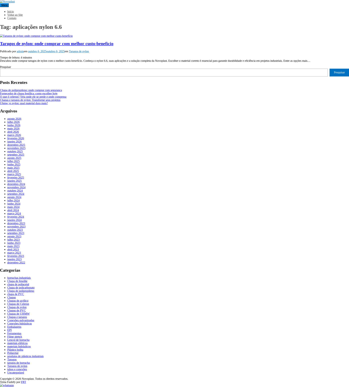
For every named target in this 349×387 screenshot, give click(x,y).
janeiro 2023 (14, 259)
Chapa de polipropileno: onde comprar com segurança (31, 90)
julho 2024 (13, 200)
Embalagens (14, 326)
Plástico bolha (15, 349)
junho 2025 (13, 164)
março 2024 (14, 213)
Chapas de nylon (17, 307)
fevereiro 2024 (15, 216)
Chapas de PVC (16, 310)
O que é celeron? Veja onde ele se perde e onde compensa (33, 96)
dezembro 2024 (16, 184)
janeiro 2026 (14, 141)
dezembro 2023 (16, 223)
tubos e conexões (17, 369)
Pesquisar (5, 66)
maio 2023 (13, 246)
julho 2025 (13, 161)
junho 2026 (13, 125)
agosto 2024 (14, 197)
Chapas (11, 297)
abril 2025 (13, 171)
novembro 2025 (16, 148)
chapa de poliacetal (18, 284)
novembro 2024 (16, 187)
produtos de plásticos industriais (25, 356)
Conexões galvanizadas (20, 320)
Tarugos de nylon (79, 51)
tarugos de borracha (18, 362)
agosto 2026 (14, 118)
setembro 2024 (15, 193)
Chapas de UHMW (18, 313)
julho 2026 (13, 121)
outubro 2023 (15, 229)
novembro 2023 (16, 226)
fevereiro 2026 (15, 138)
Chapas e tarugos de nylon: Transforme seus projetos (30, 100)
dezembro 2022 (16, 262)
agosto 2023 (14, 236)
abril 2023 (13, 249)
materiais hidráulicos (19, 346)
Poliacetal (12, 352)
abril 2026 (13, 131)
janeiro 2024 (14, 220)
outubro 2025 (15, 151)
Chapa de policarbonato (21, 287)
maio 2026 (13, 128)
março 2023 (14, 252)
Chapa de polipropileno (20, 290)
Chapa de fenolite (17, 281)
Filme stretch (14, 336)
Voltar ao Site (15, 14)
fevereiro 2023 (15, 256)
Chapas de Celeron (18, 303)
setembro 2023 (15, 233)
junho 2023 (13, 242)
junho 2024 (13, 203)
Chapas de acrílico (17, 300)
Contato (11, 18)
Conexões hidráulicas (19, 323)
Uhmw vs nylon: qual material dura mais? (24, 103)
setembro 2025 (15, 154)
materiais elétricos (17, 343)
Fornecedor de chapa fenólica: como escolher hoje (28, 93)
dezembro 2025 (16, 144)
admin (20, 51)
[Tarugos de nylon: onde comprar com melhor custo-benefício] (36, 35)
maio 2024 (13, 206)
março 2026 (14, 135)
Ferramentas (14, 333)
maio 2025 (13, 167)
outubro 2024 (15, 190)
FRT (23, 382)
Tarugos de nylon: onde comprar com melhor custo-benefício (56, 43)
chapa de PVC (15, 294)
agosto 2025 (14, 157)
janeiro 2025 (14, 180)
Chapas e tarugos (17, 317)
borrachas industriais (19, 277)
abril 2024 (13, 210)
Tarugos (12, 359)
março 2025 (14, 174)
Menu (4, 5)
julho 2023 (13, 239)
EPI (9, 330)
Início (10, 11)
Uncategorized (15, 372)
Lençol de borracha (18, 339)
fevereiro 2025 (15, 177)
